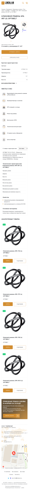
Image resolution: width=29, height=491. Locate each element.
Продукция (9, 9)
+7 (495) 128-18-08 (9, 437)
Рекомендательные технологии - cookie (14, 487)
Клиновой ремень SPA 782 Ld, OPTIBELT (12, 338)
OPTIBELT (7, 10)
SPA (20, 10)
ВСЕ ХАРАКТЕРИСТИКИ (8, 83)
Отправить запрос (14, 52)
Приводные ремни (17, 9)
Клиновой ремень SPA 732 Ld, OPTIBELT (12, 252)
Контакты (17, 474)
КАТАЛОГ (2, 3)
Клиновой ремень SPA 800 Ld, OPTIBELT (13, 381)
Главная (3, 9)
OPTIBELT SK (14, 10)
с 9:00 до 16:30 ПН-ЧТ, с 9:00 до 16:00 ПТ (26, 3)
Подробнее (20, 261)
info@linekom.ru (8, 442)
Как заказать (15, 471)
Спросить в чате (14, 57)
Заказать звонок (9, 415)
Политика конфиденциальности (12, 486)
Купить (8, 261)
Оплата (11, 474)
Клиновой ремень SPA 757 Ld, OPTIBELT (12, 295)
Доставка (22, 471)
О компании (7, 471)
